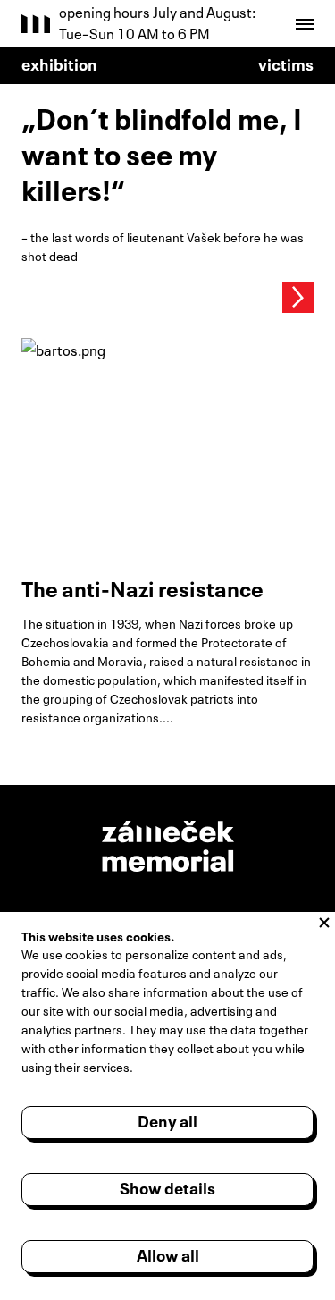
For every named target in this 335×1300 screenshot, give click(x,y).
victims (286, 62)
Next (298, 297)
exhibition (59, 62)
